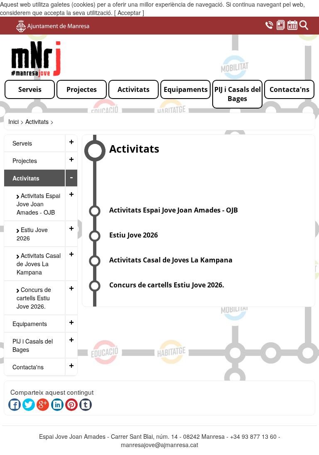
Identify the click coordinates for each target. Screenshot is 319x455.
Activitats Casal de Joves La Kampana (39, 263)
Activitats (37, 121)
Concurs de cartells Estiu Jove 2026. (34, 297)
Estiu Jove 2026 (32, 233)
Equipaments (29, 323)
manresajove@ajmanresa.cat (159, 444)
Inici (13, 121)
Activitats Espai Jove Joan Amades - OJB (38, 203)
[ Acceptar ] (129, 12)
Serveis (22, 143)
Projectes (24, 160)
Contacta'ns (28, 367)
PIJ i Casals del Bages (32, 345)
